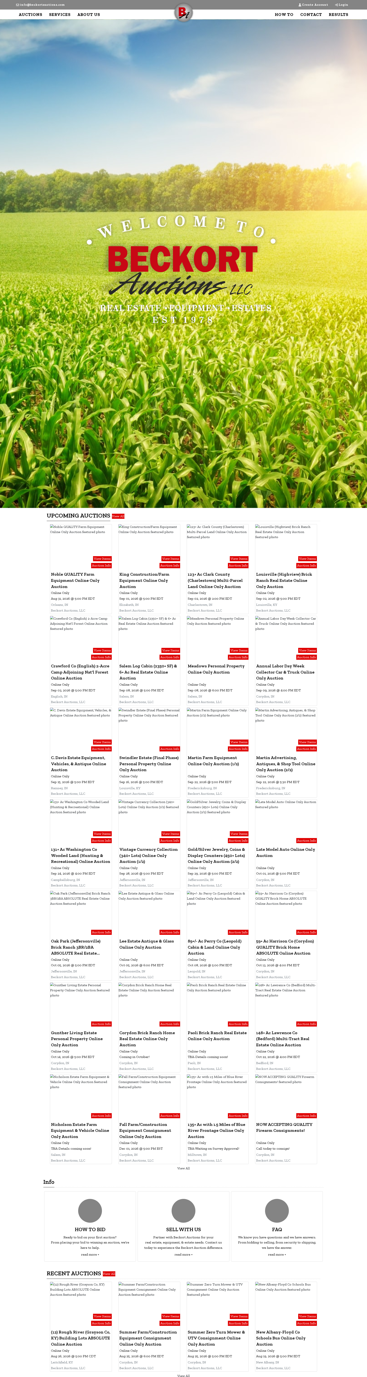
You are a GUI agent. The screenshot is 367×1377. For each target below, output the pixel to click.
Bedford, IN (264, 1063)
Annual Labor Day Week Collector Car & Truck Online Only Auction (285, 672)
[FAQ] (277, 1211)
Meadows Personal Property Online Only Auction (216, 669)
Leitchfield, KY (62, 1362)
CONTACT (311, 14)
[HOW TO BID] (90, 1211)
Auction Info (101, 565)
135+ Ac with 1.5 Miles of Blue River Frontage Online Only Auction (216, 1130)
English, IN (59, 696)
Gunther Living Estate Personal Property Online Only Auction (77, 1038)
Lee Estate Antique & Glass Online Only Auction (146, 944)
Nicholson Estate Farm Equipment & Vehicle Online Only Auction (80, 1130)
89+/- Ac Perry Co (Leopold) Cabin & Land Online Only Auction (214, 947)
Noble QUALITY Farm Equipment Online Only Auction (75, 580)
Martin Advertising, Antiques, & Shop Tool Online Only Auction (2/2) (285, 763)
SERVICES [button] (60, 14)
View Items (102, 559)
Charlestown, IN (200, 605)
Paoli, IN (194, 1063)
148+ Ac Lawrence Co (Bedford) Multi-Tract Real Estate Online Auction (282, 1038)
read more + (90, 1254)
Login (343, 5)
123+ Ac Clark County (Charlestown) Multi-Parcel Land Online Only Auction (215, 580)
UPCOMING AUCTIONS (78, 515)
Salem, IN (126, 696)
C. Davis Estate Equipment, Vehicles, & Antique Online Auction (78, 763)
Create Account (315, 5)
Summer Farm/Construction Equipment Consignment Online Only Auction (148, 1338)
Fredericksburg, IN (202, 788)
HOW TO (284, 14)
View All (118, 516)
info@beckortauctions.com (42, 5)
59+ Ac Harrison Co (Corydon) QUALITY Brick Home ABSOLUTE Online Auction (285, 947)
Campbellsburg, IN (65, 880)
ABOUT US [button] (88, 14)
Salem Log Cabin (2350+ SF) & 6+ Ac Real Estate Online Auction (148, 672)
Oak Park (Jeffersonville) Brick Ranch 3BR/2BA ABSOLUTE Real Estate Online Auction (75, 947)
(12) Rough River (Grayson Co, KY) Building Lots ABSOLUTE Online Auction (80, 1338)
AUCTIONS (30, 14)
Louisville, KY (266, 605)
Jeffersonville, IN (132, 880)
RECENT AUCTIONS (74, 1273)
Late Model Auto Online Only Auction (285, 852)
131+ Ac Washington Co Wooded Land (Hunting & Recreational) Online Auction (80, 855)
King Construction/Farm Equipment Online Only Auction (144, 580)
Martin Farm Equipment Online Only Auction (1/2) (213, 760)
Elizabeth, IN (129, 605)
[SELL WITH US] (183, 1211)
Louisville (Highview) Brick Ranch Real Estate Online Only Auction (284, 580)
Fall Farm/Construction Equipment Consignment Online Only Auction (145, 1130)
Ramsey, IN (59, 788)
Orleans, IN (59, 605)
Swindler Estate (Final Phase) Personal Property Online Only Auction (149, 763)
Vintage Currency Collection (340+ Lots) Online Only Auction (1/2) (148, 855)
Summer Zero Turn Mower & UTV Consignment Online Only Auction (216, 1338)
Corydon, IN (265, 696)
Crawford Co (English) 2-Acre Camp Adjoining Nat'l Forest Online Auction (80, 672)
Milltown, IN (197, 1155)
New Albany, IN (267, 1362)
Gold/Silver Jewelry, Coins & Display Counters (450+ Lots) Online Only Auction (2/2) (216, 855)
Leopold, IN (196, 971)
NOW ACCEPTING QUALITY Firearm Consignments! (284, 1127)
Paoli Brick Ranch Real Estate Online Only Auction (217, 1035)
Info (48, 1181)
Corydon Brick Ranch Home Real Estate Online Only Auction (147, 1038)
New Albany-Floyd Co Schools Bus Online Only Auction (281, 1338)
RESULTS (338, 14)
